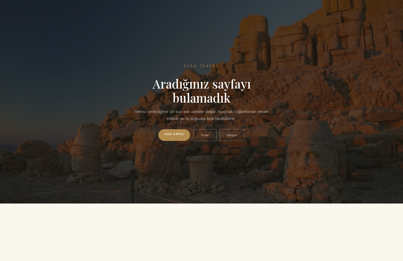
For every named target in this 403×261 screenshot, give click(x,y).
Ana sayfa (174, 134)
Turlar (205, 135)
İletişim (232, 135)
